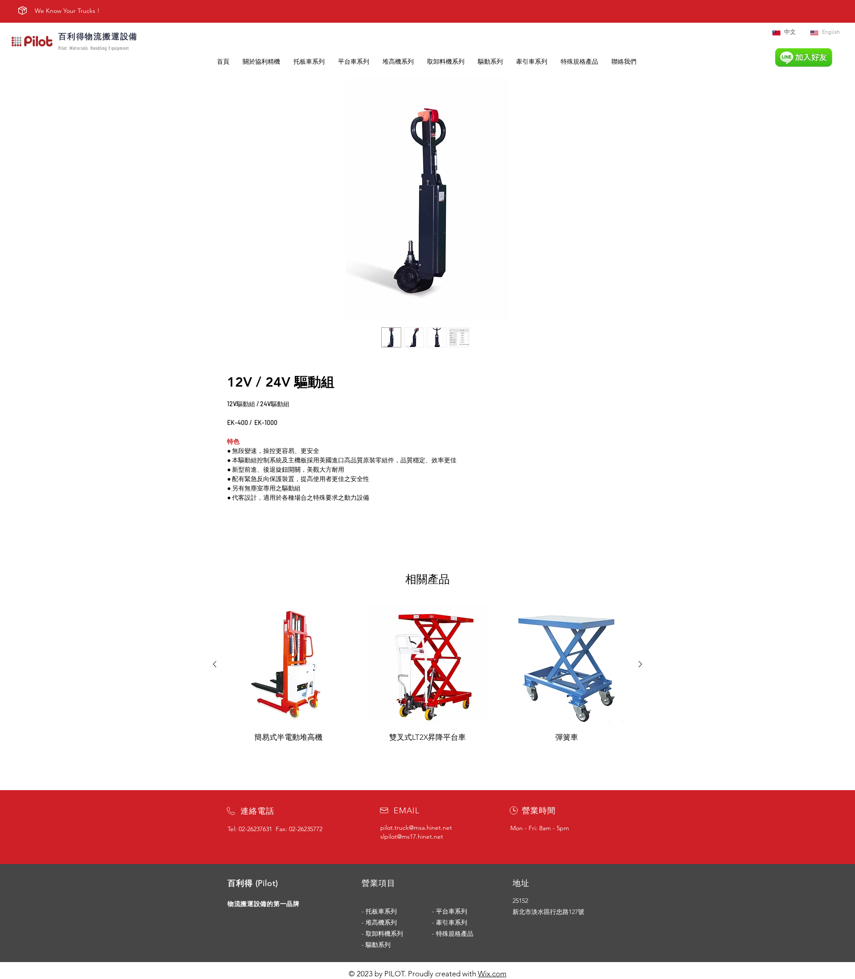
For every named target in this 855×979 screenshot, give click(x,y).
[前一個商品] (214, 664)
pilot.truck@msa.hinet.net (416, 828)
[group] (427, 673)
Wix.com (492, 973)
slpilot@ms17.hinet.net (411, 836)
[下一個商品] (640, 664)
